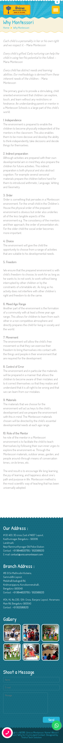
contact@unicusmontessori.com (27, 554)
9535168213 (38, 550)
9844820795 (23, 550)
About (55, 732)
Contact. (42, 735)
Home (6, 27)
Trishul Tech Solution (31, 737)
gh (15, 732)
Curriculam (31, 735)
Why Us (21, 735)
